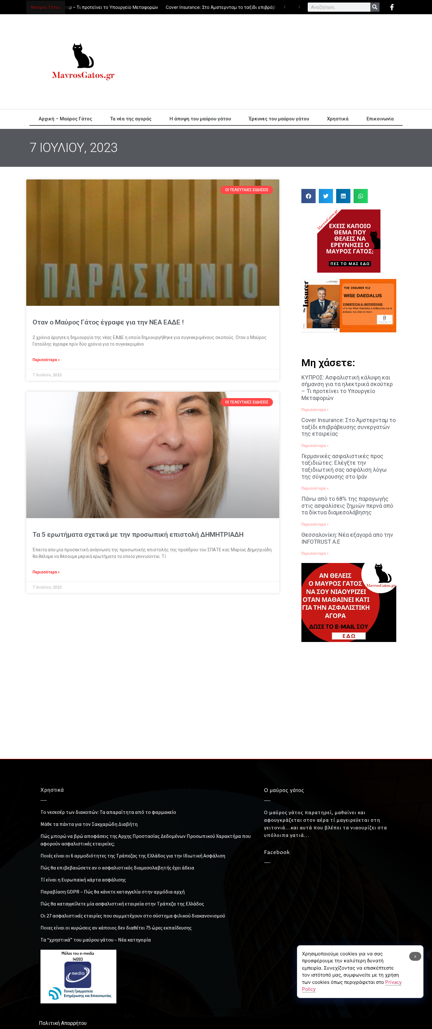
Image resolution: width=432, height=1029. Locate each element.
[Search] (375, 7)
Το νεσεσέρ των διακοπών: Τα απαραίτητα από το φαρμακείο (108, 812)
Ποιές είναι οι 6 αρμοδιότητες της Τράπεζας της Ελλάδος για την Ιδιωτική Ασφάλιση (132, 855)
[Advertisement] (273, 61)
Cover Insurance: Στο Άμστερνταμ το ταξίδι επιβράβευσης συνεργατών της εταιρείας (245, 7)
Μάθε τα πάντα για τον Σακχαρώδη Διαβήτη (89, 824)
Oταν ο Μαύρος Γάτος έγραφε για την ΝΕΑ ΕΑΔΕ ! (108, 322)
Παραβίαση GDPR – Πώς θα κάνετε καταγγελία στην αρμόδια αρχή (112, 891)
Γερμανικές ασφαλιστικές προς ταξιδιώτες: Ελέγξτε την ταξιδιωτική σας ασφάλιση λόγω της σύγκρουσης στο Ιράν (344, 466)
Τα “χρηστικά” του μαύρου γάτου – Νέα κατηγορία (95, 939)
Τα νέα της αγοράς (130, 119)
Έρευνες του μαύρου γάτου (279, 119)
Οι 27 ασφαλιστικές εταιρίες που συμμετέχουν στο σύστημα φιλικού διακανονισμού (132, 915)
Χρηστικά (338, 119)
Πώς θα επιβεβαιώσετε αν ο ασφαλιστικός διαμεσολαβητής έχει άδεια (117, 867)
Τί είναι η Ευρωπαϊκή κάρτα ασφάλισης (83, 879)
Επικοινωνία (380, 119)
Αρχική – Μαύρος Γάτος (65, 119)
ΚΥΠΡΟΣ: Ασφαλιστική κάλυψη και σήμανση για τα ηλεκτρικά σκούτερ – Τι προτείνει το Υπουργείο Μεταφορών (347, 387)
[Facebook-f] (392, 7)
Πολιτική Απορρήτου (63, 1023)
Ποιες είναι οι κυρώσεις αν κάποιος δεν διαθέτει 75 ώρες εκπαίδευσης (116, 927)
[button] (308, 196)
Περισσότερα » (46, 360)
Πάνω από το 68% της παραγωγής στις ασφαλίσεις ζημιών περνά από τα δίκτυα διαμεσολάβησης (347, 505)
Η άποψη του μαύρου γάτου (200, 119)
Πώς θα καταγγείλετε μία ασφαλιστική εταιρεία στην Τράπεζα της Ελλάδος (122, 903)
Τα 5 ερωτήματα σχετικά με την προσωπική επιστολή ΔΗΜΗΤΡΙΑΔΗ (138, 534)
